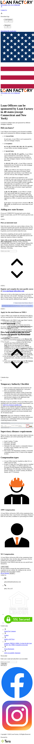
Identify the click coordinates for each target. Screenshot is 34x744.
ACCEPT (12, 573)
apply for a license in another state (12, 405)
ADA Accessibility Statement (12, 653)
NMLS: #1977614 (9, 639)
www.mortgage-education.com (13, 291)
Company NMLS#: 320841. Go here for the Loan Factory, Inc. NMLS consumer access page (18, 644)
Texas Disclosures (9, 649)
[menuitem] (8, 20)
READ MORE (5, 573)
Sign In (3, 31)
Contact (6, 635)
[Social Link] (17, 698)
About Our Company (10, 631)
